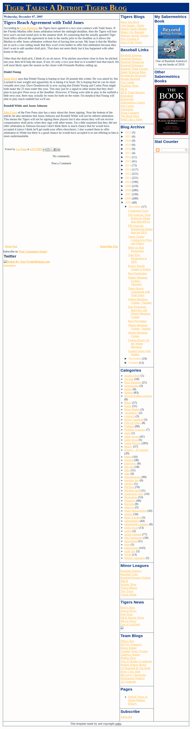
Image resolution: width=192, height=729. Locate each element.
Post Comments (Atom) (33, 251)
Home (103, 246)
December (135, 206)
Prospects (130, 500)
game (127, 433)
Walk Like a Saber (131, 119)
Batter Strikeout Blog (133, 72)
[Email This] (44, 150)
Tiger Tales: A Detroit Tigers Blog (66, 7)
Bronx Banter (129, 647)
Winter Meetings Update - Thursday (138, 281)
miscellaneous (132, 477)
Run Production (137, 273)
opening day (131, 480)
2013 (128, 169)
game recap (131, 439)
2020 (128, 140)
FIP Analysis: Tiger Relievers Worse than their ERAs (139, 218)
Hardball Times (130, 85)
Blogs (127, 402)
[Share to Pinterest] (59, 150)
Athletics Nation (130, 654)
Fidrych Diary (132, 423)
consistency (131, 412)
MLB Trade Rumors (133, 92)
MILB (124, 581)
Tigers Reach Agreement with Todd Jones (139, 292)
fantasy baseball (133, 419)
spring (128, 531)
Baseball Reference (132, 65)
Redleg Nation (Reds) (133, 664)
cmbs (118, 723)
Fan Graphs (127, 82)
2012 (128, 173)
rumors (128, 514)
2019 (128, 144)
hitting (128, 456)
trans (127, 544)
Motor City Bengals (132, 32)
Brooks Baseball (130, 78)
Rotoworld (127, 99)
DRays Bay (127, 641)
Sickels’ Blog (128, 584)
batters (128, 389)
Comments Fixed (138, 210)
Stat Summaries (133, 537)
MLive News (128, 621)
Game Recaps (132, 443)
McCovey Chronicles (133, 674)
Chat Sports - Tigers (132, 25)
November (135, 358)
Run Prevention (137, 321)
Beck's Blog (128, 607)
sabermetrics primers (136, 524)
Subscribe (126, 716)
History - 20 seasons (136, 450)
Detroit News (128, 611)
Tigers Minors (129, 587)
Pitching (129, 487)
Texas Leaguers (130, 112)
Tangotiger (127, 109)
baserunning (131, 385)
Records (129, 504)
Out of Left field (130, 624)
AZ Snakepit (128, 681)
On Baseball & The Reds (135, 668)
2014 (128, 165)
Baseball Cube (129, 574)
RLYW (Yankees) (131, 644)
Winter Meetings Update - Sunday (139, 327)
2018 (128, 148)
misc (127, 473)
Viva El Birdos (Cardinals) (136, 661)
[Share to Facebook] (55, 150)
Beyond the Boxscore (133, 75)
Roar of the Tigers (131, 42)
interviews (130, 463)
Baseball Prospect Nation (135, 577)
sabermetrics (131, 520)
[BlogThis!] (48, 150)
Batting (128, 392)
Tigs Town (127, 591)
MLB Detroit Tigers (132, 617)
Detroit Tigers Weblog (134, 28)
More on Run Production (136, 249)
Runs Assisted (132, 517)
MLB (124, 89)
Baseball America (131, 571)
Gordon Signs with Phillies (139, 352)
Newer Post (11, 246)
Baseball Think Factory (134, 68)
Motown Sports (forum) (135, 35)
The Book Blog (130, 116)
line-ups (129, 466)
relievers (129, 507)
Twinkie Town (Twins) (134, 651)
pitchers (129, 483)
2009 (128, 186)
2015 (128, 161)
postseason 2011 (134, 493)
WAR (127, 554)
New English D (130, 39)
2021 (128, 136)
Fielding (129, 426)
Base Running (132, 382)
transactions (131, 547)
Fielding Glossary (134, 429)
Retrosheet (127, 95)
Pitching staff (132, 490)
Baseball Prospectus (132, 62)
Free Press (127, 614)
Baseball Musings (131, 58)
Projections (130, 497)
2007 (128, 194)
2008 (128, 190)
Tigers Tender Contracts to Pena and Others (140, 240)
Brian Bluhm (132, 409)
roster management (135, 510)
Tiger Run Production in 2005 (137, 258)
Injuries (128, 460)
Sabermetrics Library (133, 102)
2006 (128, 198)
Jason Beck (10, 78)
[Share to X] (51, 150)
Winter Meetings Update (138, 334)
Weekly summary (134, 558)
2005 (128, 202)
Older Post (112, 246)
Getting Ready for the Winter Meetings (138, 344)
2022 (128, 132)
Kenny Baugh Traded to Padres (139, 267)
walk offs (129, 551)
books (127, 406)
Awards (129, 379)
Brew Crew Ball (130, 671)
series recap (131, 527)
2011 (128, 177)
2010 (128, 181)
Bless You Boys (130, 22)
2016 (128, 157)
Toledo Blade (128, 594)
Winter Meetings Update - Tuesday (140, 301)
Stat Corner (127, 105)
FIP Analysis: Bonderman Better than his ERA (140, 229)
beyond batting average (138, 396)
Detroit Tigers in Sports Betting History (137, 700)
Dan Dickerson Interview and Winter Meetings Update (139, 312)
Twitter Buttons (10, 265)
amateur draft (132, 375)
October (134, 362)
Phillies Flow (128, 658)
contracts (129, 416)
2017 (128, 153)
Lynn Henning (28, 28)
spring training (132, 534)
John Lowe (10, 112)
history (128, 446)
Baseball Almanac (131, 55)
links (127, 470)
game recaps (131, 436)
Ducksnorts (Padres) (133, 678)
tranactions (130, 541)
